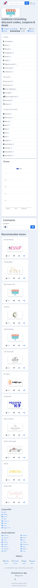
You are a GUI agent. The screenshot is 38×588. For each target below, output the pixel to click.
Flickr (23, 540)
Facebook (5, 535)
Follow (24, 29)
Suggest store (7, 527)
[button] (32, 3)
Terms (5, 525)
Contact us (6, 521)
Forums (5, 516)
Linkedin (5, 544)
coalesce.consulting (10, 29)
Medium (24, 549)
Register (5, 514)
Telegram (24, 535)
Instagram (6, 537)
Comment (6, 223)
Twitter (5, 540)
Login (4, 512)
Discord (24, 537)
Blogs (4, 519)
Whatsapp (6, 549)
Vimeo (24, 551)
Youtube (5, 542)
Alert (32, 29)
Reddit (5, 551)
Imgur (23, 546)
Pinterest (5, 546)
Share (5, 31)
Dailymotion (25, 544)
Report (31, 31)
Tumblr (24, 542)
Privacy (5, 523)
